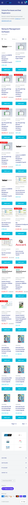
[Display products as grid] (23, 39)
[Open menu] (2, 2)
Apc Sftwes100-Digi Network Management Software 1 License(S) (7, 126)
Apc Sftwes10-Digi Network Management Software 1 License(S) (20, 126)
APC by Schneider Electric (20, 53)
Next (23, 423)
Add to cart (7, 69)
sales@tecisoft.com (6, 20)
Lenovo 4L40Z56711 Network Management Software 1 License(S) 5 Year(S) (21, 158)
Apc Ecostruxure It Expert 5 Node (20, 57)
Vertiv (17, 249)
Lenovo (3, 53)
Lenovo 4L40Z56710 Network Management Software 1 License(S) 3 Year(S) (7, 58)
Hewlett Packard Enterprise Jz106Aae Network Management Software (7, 285)
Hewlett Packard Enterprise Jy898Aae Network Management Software (21, 285)
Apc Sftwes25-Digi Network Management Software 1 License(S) (6, 160)
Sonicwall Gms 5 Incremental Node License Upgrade (20, 349)
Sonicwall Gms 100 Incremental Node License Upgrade (6, 408)
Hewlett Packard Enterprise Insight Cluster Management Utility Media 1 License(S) (21, 319)
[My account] (22, 2)
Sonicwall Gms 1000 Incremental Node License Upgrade (7, 379)
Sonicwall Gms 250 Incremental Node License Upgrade (20, 379)
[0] (25, 2)
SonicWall (4, 345)
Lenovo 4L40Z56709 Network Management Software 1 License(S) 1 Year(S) (7, 192)
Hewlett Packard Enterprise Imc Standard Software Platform (6, 318)
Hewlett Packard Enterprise (6, 278)
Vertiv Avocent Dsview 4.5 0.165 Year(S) (20, 253)
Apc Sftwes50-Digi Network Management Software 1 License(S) (20, 92)
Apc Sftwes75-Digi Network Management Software (6, 91)
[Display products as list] (25, 39)
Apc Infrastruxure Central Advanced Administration (20, 192)
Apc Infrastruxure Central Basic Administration (6, 224)
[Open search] (19, 2)
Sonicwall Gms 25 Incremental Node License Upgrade (20, 408)
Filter (5, 39)
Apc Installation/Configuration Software (21, 224)
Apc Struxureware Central (6, 253)
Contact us (17, 18)
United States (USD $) (7, 480)
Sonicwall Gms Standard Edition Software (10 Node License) (6, 350)
